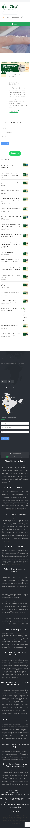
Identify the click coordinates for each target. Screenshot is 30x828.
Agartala (12, 823)
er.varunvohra (13, 76)
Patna (21, 818)
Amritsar (14, 818)
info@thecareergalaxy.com (16, 456)
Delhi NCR (6, 815)
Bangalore (11, 815)
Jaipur (24, 815)
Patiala (18, 818)
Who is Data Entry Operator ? (7, 252)
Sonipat (13, 820)
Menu (16, 24)
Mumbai (16, 815)
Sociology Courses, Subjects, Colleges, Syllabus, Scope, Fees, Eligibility (18, 83)
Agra (20, 821)
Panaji (21, 820)
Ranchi (4, 821)
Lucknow (20, 815)
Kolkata (4, 818)
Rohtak (9, 820)
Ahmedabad (5, 817)
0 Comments (21, 74)
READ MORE (14, 111)
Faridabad (5, 820)
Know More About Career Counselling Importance (13, 624)
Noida (15, 817)
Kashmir (25, 820)
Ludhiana (16, 821)
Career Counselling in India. (22, 633)
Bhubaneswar (17, 823)
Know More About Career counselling (15, 509)
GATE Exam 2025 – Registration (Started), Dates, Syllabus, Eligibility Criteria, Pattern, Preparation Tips (10, 244)
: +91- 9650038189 (12, 13)
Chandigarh (20, 817)
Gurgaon (25, 818)
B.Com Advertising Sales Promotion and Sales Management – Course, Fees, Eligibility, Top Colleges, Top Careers (11, 200)
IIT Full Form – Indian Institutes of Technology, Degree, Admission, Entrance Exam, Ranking (10, 165)
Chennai (25, 817)
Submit (5, 143)
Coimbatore (8, 818)
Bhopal (8, 821)
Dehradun (24, 821)
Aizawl (12, 821)
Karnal (17, 820)
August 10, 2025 (13, 74)
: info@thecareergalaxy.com (14, 17)
